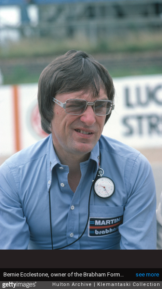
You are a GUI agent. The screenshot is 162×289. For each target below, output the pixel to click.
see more (147, 274)
